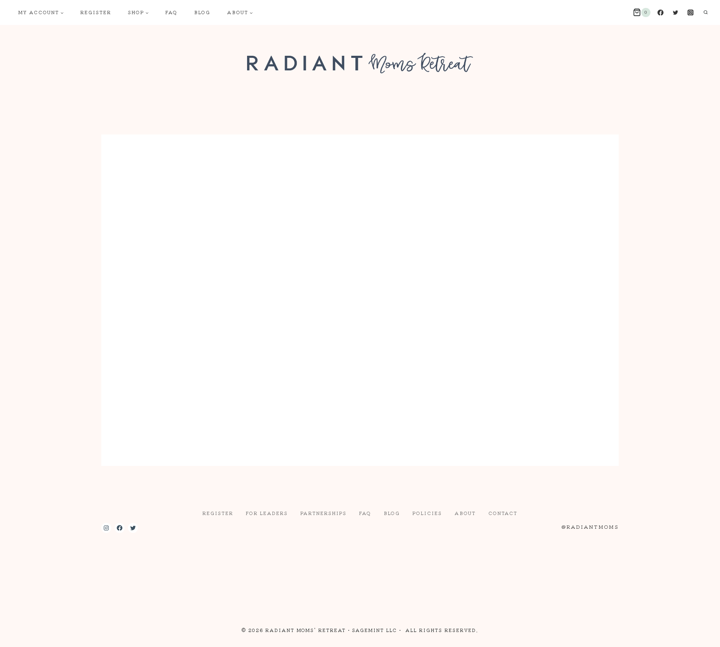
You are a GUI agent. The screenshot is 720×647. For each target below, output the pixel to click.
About (465, 513)
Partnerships (323, 513)
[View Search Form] (705, 12)
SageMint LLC (374, 630)
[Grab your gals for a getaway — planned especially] (131, 578)
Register (95, 12)
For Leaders (267, 513)
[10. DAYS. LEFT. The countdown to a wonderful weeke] (523, 578)
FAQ (171, 12)
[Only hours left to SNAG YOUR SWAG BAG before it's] (588, 578)
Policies (427, 513)
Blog (202, 12)
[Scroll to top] (699, 634)
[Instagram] (691, 13)
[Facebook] (661, 13)
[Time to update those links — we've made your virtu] (197, 578)
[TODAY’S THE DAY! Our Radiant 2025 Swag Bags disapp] (327, 578)
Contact (503, 513)
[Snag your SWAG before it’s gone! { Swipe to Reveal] (392, 578)
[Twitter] (676, 13)
